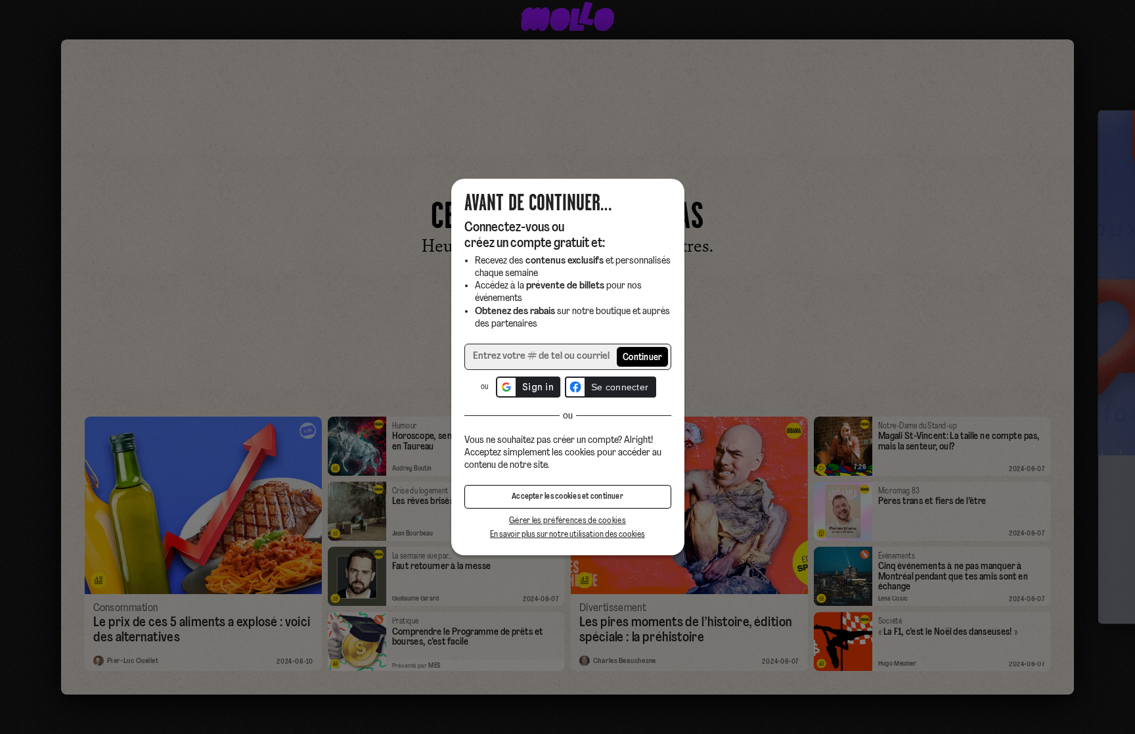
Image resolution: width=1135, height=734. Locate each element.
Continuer (643, 358)
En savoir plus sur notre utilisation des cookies (567, 534)
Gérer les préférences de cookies (567, 520)
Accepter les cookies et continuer (567, 497)
